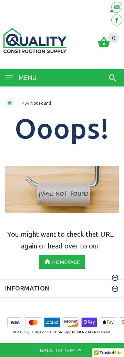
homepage (66, 262)
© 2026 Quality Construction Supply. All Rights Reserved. (62, 332)
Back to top (58, 350)
